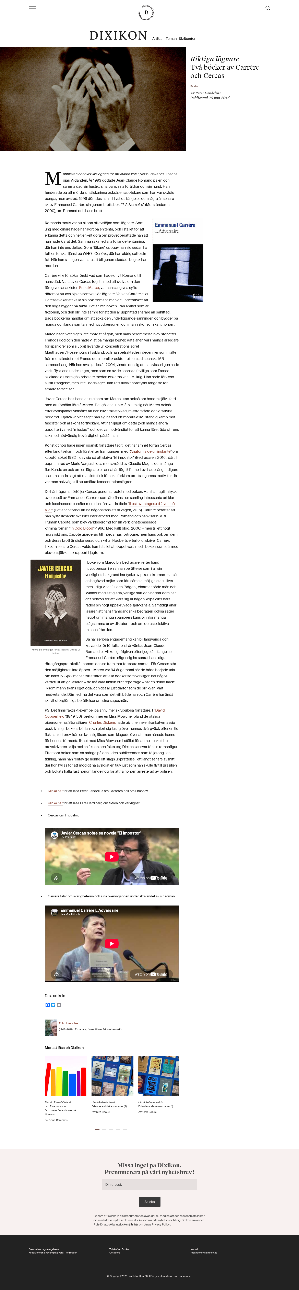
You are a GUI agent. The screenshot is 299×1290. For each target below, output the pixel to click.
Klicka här (55, 791)
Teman (171, 39)
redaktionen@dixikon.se (204, 1252)
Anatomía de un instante (150, 451)
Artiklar (158, 39)
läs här (134, 1224)
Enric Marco (89, 287)
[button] (97, 1129)
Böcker (194, 86)
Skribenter (187, 39)
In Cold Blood (82, 528)
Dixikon (118, 35)
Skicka (149, 1202)
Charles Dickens (102, 722)
